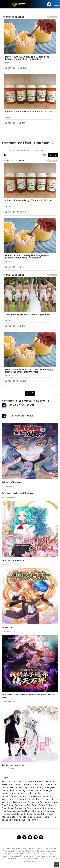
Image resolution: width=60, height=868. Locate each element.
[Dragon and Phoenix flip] (30, 733)
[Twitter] (24, 837)
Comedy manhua (31, 784)
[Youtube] (30, 837)
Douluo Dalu (7, 627)
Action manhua (17, 781)
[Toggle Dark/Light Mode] (5, 155)
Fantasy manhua (27, 787)
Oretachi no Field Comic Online (30, 805)
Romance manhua (28, 819)
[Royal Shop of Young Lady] (30, 529)
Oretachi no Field (23, 150)
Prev (50, 155)
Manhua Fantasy (28, 796)
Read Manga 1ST (18, 814)
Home (11, 150)
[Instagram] (41, 837)
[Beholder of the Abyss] (30, 451)
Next (55, 155)
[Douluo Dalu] (30, 596)
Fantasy (14, 787)
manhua (13, 793)
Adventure (30, 781)
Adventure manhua (46, 781)
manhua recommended (19, 799)
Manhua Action (25, 793)
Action (5, 781)
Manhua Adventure (43, 793)
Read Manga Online (37, 814)
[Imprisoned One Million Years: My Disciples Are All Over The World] (30, 663)
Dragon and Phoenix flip (13, 765)
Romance (13, 819)
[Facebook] (19, 837)
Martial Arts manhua (17, 802)
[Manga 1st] (16, 4)
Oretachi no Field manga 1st (28, 808)
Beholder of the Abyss (12, 482)
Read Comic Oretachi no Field (35, 811)
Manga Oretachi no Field (31, 790)
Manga (40, 787)
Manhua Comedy (10, 796)
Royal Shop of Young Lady (13, 560)
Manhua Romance (41, 799)
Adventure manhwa (12, 784)
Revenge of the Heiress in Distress (17, 493)
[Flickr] (35, 837)
